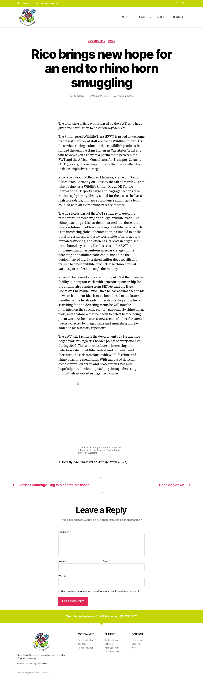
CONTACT (137, 634)
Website (62, 576)
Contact (178, 17)
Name (62, 561)
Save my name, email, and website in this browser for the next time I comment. (100, 591)
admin (80, 95)
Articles (162, 17)
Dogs (111, 41)
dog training (97, 41)
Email (106, 561)
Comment (64, 532)
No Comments (125, 95)
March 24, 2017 (100, 95)
